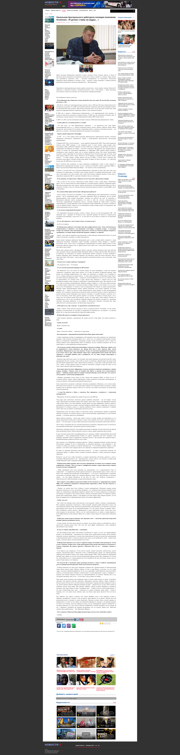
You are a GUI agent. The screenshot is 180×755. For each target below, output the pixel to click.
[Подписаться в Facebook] (75, 619)
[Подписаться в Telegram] (77, 619)
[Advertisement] (86, 642)
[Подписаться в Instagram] (80, 619)
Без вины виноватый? (108, 631)
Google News (70, 619)
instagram (74, 698)
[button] (115, 26)
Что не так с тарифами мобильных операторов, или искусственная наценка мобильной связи (80, 631)
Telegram (70, 698)
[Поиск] (133, 10)
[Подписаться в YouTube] (82, 619)
